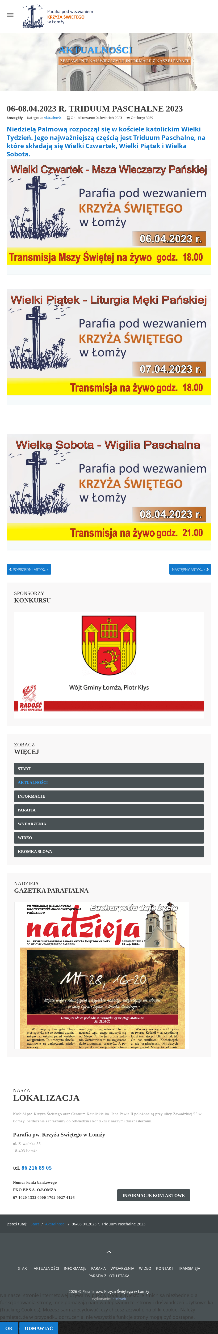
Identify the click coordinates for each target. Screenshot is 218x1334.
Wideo (145, 1268)
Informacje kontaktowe (154, 1195)
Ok (9, 1328)
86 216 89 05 (37, 1168)
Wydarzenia (122, 1268)
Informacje (75, 1268)
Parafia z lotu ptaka (109, 1275)
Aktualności (53, 117)
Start (23, 1268)
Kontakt (164, 1268)
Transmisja (189, 1268)
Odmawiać (39, 1328)
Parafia (98, 1268)
